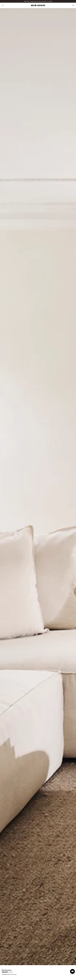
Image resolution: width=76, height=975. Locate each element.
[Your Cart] (73, 5)
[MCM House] (38, 5)
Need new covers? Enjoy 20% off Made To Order (38, 1)
